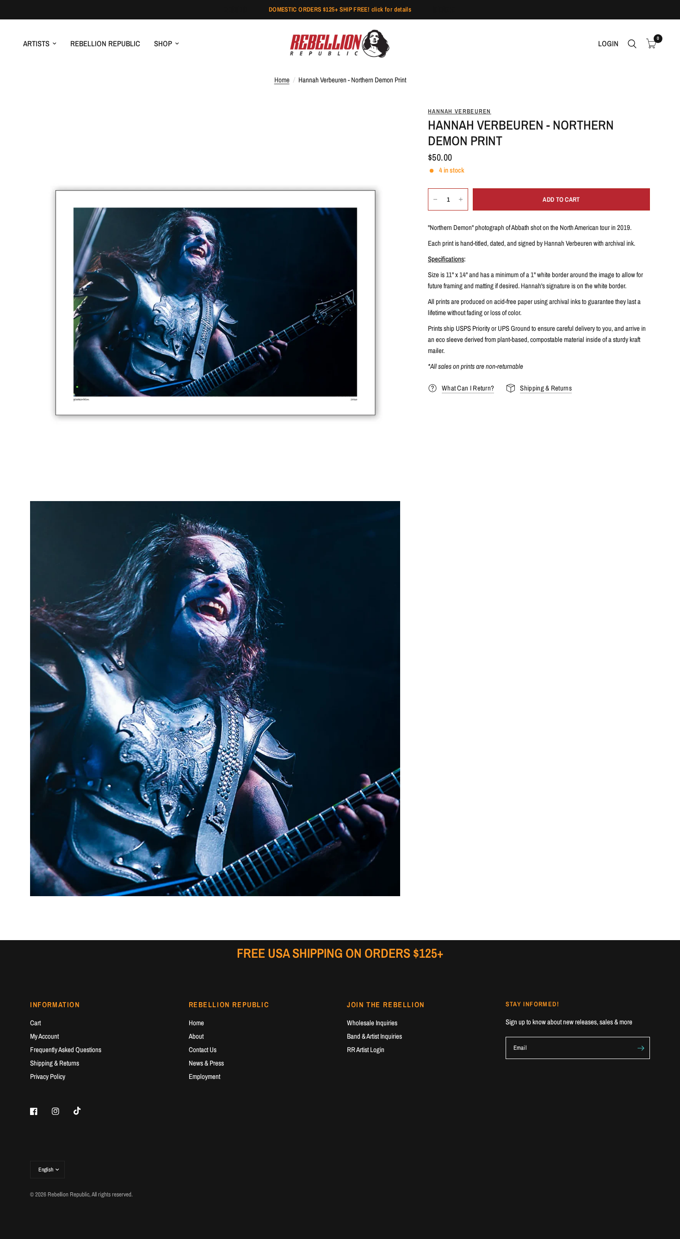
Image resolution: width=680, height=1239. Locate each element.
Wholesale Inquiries (372, 1023)
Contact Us (202, 1049)
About (196, 1036)
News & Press (206, 1063)
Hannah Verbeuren (459, 111)
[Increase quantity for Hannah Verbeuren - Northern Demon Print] (461, 199)
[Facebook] (40, 1111)
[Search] (632, 43)
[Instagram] (62, 1111)
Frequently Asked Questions (65, 1049)
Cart (35, 1023)
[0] (649, 43)
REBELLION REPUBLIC (105, 43)
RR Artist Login (365, 1049)
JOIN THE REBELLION (386, 1004)
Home (282, 80)
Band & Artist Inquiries (374, 1036)
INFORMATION (55, 1004)
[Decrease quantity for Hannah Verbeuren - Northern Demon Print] (435, 199)
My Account (44, 1036)
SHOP (163, 43)
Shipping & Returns (54, 1063)
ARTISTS (36, 43)
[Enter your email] (640, 1048)
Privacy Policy (47, 1076)
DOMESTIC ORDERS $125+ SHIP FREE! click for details (340, 9)
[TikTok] (84, 1111)
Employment (204, 1076)
